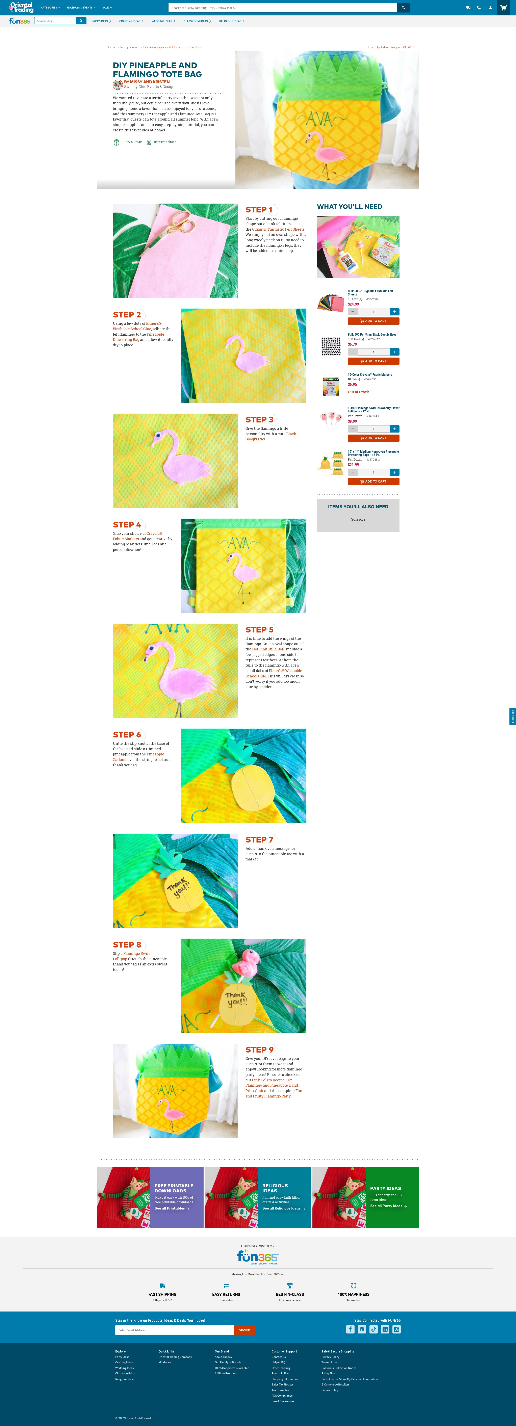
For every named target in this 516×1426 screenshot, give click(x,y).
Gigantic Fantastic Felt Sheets (278, 229)
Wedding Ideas (124, 1368)
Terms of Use (329, 1362)
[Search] (403, 7)
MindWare (165, 1362)
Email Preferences (283, 1401)
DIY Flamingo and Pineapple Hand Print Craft (272, 1085)
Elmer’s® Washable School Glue (137, 326)
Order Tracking (281, 1368)
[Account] (490, 7)
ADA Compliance (282, 1395)
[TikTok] (373, 1329)
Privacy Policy (330, 1357)
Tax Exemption (281, 1390)
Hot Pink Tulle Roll (268, 649)
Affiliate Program (225, 1373)
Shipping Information (285, 1379)
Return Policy (280, 1373)
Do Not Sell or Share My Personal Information (349, 1379)
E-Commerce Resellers (335, 1384)
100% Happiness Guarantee (232, 1368)
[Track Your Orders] (468, 7)
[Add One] (394, 311)
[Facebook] (350, 1329)
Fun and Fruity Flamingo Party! (274, 1093)
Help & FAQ (278, 1362)
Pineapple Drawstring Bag (138, 337)
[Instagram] (396, 1329)
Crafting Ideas (124, 1362)
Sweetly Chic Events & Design (149, 87)
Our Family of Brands (228, 1362)
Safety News (329, 1373)
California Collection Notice (338, 1368)
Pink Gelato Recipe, (268, 1080)
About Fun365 (223, 1357)
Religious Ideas (124, 1379)
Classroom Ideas (125, 1373)
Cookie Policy (330, 1390)
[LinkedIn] (385, 1329)
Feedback (513, 716)
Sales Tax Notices (282, 1384)
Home (110, 47)
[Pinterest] (362, 1329)
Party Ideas (129, 47)
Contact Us (279, 1357)
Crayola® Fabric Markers (137, 536)
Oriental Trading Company (175, 1357)
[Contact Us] (479, 7)
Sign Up (244, 1330)
